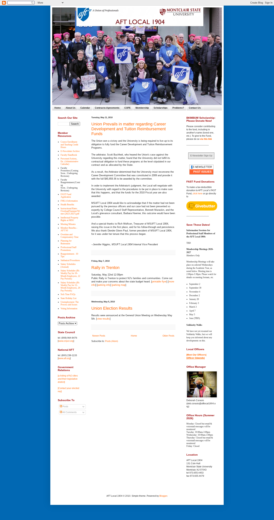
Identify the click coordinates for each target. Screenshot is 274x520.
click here (197, 193)
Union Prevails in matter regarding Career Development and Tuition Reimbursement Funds (128, 129)
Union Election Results (111, 308)
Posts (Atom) (111, 341)
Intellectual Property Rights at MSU (69, 219)
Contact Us (195, 108)
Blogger (163, 496)
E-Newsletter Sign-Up (201, 155)
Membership (142, 108)
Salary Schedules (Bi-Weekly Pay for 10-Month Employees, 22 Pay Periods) (70, 274)
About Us (70, 108)
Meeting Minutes (68, 224)
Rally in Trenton (105, 267)
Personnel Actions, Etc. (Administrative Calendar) (69, 161)
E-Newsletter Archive (70, 151)
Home (57, 108)
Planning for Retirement (66, 242)
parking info (103, 285)
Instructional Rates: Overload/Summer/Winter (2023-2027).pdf (70, 211)
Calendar (85, 108)
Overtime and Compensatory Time (69, 235)
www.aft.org (64, 358)
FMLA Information (69, 201)
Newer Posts (98, 335)
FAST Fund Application (66, 195)
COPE (127, 108)
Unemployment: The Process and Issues (70, 303)
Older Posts (168, 335)
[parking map (118, 285)
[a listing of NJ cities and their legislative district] (68, 378)
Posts (65, 406)
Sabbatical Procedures (70, 260)
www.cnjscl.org (65, 341)
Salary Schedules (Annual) (68, 265)
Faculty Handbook (69, 155)
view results (103, 318)
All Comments (69, 412)
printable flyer (159, 281)
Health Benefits (67, 204)
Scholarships (161, 108)
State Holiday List (68, 298)
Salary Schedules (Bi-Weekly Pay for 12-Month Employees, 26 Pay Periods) (70, 286)
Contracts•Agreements (107, 108)
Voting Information (69, 308)
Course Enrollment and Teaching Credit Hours (69, 145)
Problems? (178, 108)
